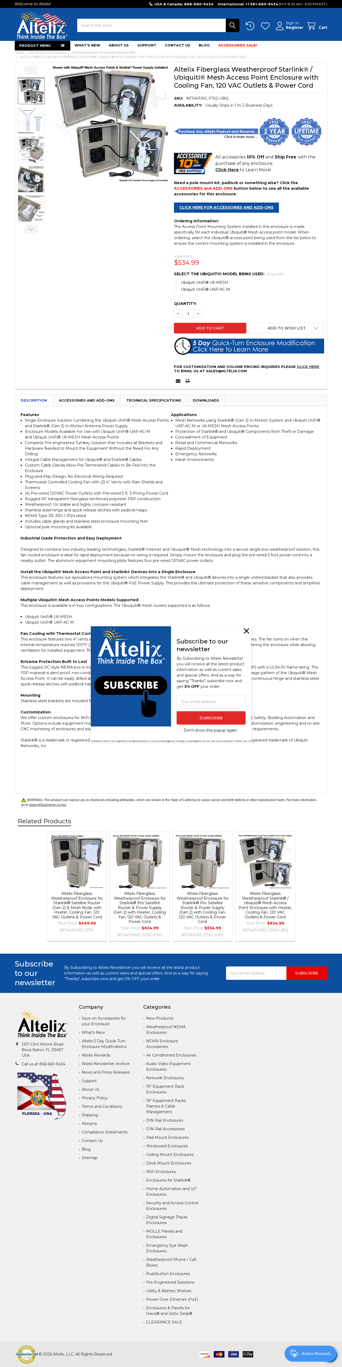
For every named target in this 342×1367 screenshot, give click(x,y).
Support (146, 45)
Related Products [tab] (44, 821)
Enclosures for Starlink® (168, 1180)
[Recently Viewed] (251, 26)
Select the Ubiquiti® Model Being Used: (228, 273)
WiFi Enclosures (161, 1171)
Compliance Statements (104, 1132)
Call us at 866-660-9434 (43, 1064)
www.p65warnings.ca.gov (47, 805)
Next (31, 229)
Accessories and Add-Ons (87, 400)
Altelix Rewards (96, 1055)
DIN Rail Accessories (165, 1129)
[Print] (188, 381)
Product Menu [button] (35, 45)
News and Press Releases (106, 1072)
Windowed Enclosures (167, 1146)
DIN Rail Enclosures (164, 1120)
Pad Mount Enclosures (167, 1137)
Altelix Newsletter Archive (106, 1063)
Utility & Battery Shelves (168, 1290)
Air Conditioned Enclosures (171, 1055)
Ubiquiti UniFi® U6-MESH (204, 282)
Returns (89, 1123)
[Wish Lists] (266, 26)
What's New (87, 45)
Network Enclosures (165, 1077)
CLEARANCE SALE (164, 1322)
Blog (204, 45)
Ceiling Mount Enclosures (170, 1154)
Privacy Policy (95, 1098)
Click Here (308, 366)
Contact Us (177, 45)
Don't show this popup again (210, 730)
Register (294, 27)
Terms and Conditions (102, 1106)
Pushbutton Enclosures (168, 1273)
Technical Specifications (153, 400)
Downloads (206, 400)
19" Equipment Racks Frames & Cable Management (166, 1106)
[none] (110, 123)
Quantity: (185, 303)
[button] (286, 328)
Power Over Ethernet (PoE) (172, 1299)
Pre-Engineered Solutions (170, 1282)
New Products (159, 1018)
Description (34, 400)
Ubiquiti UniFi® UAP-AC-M (205, 289)
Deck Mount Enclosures (168, 1163)
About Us (119, 45)
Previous (31, 70)
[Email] (178, 381)
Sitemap (90, 1157)
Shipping (90, 1115)
